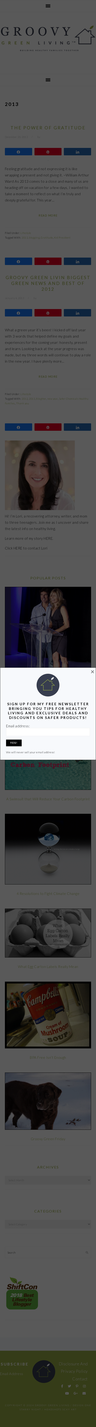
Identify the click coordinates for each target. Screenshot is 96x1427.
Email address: (18, 726)
